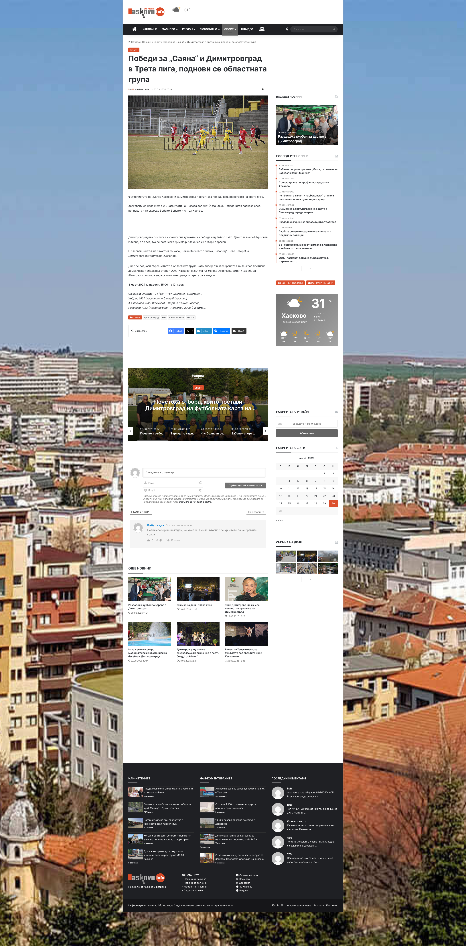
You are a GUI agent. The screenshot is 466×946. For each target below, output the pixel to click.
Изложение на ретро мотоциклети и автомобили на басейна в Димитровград (147, 654)
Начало (135, 41)
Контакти (331, 905)
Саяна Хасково (176, 318)
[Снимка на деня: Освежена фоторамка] (286, 568)
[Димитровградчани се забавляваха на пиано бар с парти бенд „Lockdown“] (198, 635)
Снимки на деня (248, 875)
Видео (248, 29)
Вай (289, 788)
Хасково (168, 29)
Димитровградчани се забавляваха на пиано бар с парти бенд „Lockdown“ (198, 654)
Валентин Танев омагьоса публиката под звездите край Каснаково (243, 654)
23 (333, 495)
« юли (279, 520)
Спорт (229, 29)
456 (289, 837)
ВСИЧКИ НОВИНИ (292, 282)
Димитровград (151, 318)
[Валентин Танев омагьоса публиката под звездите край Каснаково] (246, 635)
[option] (198, 405)
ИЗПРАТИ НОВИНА (322, 282)
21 (315, 495)
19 (298, 495)
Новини (151, 29)
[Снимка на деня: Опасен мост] (307, 568)
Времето (244, 878)
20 (306, 495)
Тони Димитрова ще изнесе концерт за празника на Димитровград (242, 609)
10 (280, 488)
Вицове (243, 890)
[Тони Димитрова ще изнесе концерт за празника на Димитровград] (246, 590)
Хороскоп (244, 882)
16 (333, 488)
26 (298, 503)
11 (289, 488)
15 (324, 488)
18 (289, 495)
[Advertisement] (198, 680)
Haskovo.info (142, 89)
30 (333, 503)
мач (164, 318)
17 (280, 495)
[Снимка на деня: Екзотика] (286, 556)
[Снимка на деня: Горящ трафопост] (328, 556)
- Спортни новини (192, 890)
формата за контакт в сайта (195, 502)
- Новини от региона (194, 882)
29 (324, 503)
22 (324, 495)
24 (280, 503)
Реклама (319, 905)
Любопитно (208, 29)
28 (315, 503)
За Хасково (245, 886)
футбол (190, 318)
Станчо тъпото (297, 821)
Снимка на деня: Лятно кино (194, 605)
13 (307, 488)
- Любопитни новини (194, 886)
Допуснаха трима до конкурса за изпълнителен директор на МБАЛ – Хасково (165, 855)
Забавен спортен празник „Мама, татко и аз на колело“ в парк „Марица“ (198, 405)
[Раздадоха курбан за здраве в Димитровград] (149, 590)
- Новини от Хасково (194, 878)
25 (289, 503)
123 (289, 854)
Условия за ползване (299, 905)
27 (306, 503)
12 (298, 488)
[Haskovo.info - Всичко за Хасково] (146, 12)
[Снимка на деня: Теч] (328, 568)
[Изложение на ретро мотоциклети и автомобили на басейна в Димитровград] (149, 635)
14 (315, 488)
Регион (187, 29)
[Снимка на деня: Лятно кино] (198, 590)
